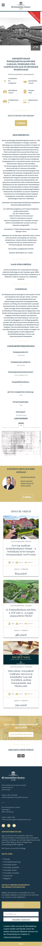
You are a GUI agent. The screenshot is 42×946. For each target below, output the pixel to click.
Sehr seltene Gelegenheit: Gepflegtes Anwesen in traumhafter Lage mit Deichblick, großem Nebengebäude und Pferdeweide (21, 678)
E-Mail (21, 123)
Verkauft (35, 16)
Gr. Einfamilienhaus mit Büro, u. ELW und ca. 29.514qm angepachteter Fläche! (21, 612)
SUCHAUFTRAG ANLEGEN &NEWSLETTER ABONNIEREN (13, 905)
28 (37, 46)
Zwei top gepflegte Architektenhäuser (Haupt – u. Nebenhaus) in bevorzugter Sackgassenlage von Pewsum (21, 550)
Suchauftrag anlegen (21, 734)
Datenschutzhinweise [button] (12, 937)
